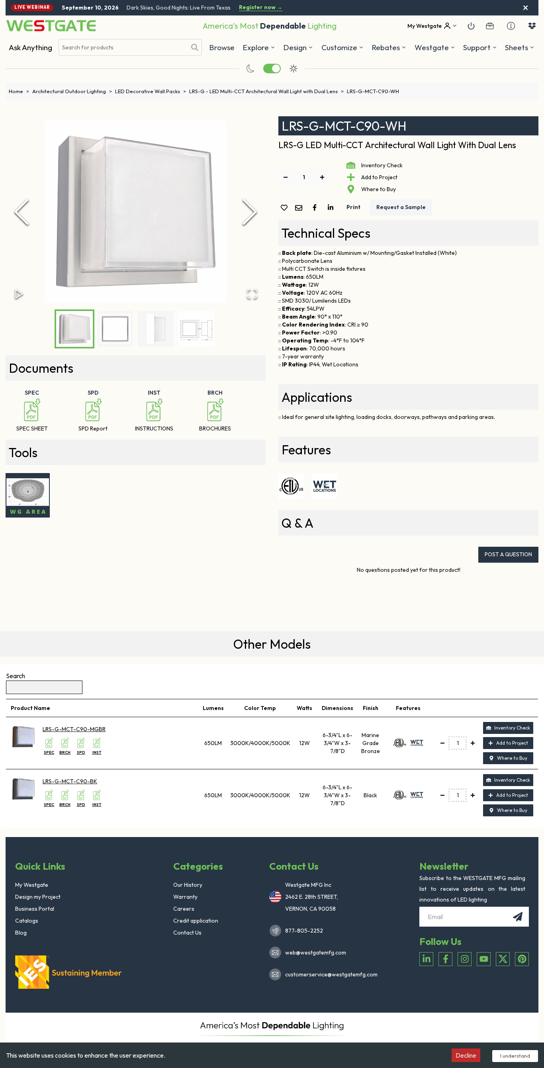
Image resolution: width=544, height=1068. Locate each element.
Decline (466, 1055)
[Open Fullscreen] (252, 293)
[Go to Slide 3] (156, 328)
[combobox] (122, 47)
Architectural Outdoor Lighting (72, 91)
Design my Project (38, 896)
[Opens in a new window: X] (503, 959)
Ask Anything (30, 47)
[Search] (195, 47)
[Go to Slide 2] (115, 328)
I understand (515, 1055)
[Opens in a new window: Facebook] (445, 959)
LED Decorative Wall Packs (150, 91)
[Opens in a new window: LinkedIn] (426, 959)
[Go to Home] (51, 25)
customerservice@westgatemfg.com (329, 974)
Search (15, 676)
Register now (260, 7)
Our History (187, 884)
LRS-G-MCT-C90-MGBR (74, 729)
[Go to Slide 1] (74, 328)
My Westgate (31, 884)
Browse (222, 47)
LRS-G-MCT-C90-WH (373, 91)
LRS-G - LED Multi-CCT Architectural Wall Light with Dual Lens (266, 91)
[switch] (272, 68)
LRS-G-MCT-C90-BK (70, 781)
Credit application (195, 920)
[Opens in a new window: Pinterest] (522, 959)
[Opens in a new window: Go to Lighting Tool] (28, 495)
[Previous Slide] (21, 212)
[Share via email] (300, 208)
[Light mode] (293, 68)
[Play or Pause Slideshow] (19, 293)
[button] (389, 47)
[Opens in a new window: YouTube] (484, 959)
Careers (183, 908)
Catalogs (26, 920)
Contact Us (187, 932)
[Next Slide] (250, 212)
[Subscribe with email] (517, 916)
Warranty (185, 896)
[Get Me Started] (471, 26)
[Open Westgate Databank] (532, 26)
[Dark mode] (250, 68)
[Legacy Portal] (489, 26)
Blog (21, 932)
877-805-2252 (304, 930)
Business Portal (34, 908)
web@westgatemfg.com (315, 952)
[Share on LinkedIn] (332, 207)
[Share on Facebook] (316, 207)
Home (19, 91)
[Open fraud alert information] (511, 26)
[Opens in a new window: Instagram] (465, 959)
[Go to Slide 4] (196, 328)
